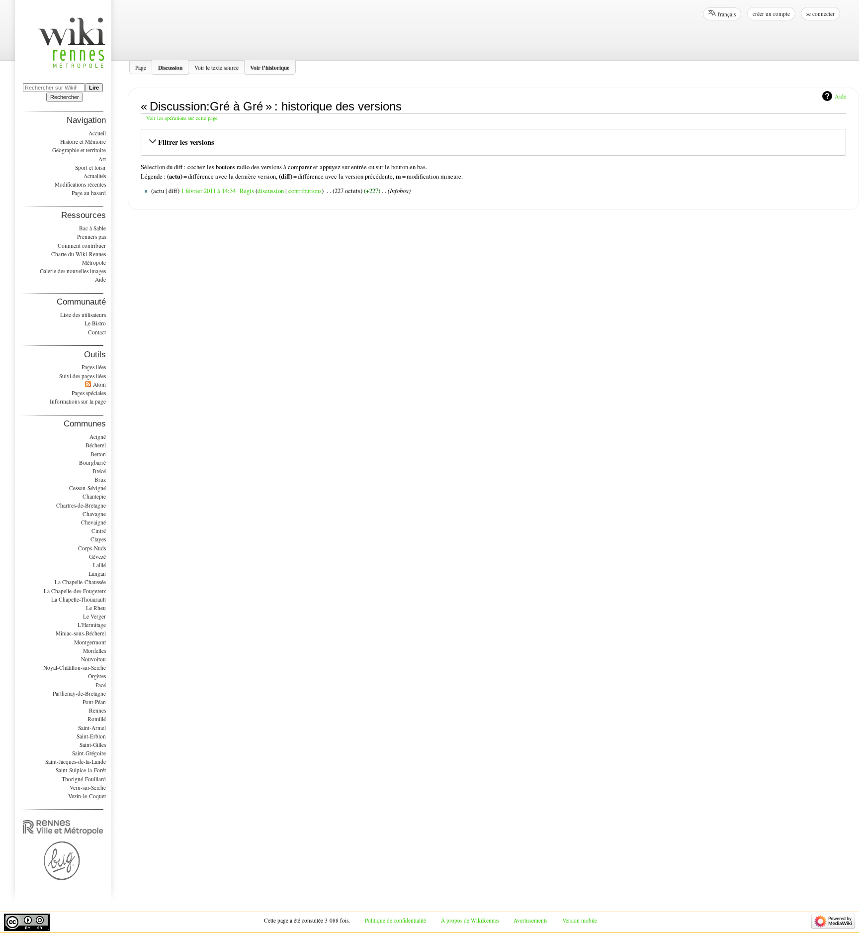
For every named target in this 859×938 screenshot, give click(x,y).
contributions (305, 191)
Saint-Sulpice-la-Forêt (81, 770)
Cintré (98, 530)
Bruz (100, 479)
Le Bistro (95, 323)
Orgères (97, 676)
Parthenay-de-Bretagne (79, 693)
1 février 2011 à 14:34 (208, 191)
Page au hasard (89, 193)
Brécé (99, 471)
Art (102, 159)
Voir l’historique (269, 67)
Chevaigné (93, 522)
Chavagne (94, 514)
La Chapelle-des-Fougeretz (75, 591)
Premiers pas (91, 236)
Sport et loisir (90, 167)
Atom (99, 384)
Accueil (97, 133)
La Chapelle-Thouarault (78, 599)
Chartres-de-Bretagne (81, 505)
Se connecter (820, 13)
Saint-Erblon (91, 736)
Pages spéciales (89, 393)
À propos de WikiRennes (470, 920)
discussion (271, 191)
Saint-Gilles (93, 744)
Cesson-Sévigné (87, 488)
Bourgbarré (92, 462)
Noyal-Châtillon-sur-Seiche (74, 667)
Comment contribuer (82, 245)
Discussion (170, 67)
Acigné (97, 436)
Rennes (97, 710)
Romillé (96, 719)
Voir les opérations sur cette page (182, 117)
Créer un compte (771, 13)
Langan (97, 573)
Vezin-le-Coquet (87, 796)
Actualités (95, 176)
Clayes (98, 539)
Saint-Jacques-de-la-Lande (75, 761)
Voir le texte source (216, 67)
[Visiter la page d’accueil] (76, 48)
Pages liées (94, 367)
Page (140, 67)
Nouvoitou (93, 659)
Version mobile (579, 920)
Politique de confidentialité (395, 920)
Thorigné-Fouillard (84, 779)
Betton (98, 454)
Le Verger (94, 616)
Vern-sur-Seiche (88, 787)
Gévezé (97, 556)
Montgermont (90, 642)
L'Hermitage (92, 624)
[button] (493, 142)
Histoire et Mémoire (83, 141)
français (727, 14)
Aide (840, 96)
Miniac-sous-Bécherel (81, 633)
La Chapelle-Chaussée (80, 582)
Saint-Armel (92, 727)
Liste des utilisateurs (83, 314)
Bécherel (96, 445)
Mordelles (94, 650)
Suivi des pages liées (82, 376)
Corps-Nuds (92, 548)
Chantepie (94, 496)
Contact (97, 332)
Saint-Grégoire (89, 753)
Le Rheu (96, 608)
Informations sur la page (78, 401)
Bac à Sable (92, 228)
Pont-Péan (94, 702)
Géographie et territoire (79, 150)
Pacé (100, 685)
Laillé (99, 565)
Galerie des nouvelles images (73, 271)
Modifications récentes (80, 184)
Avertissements (530, 920)
